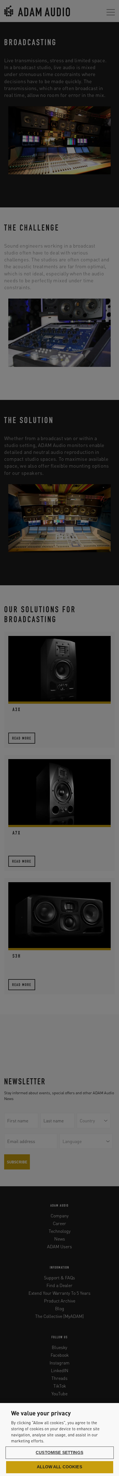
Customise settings (59, 1452)
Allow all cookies (59, 1467)
